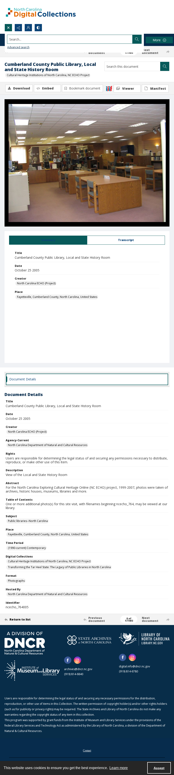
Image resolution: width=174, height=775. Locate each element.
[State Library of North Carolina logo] (144, 638)
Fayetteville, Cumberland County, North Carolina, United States (57, 297)
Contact (87, 750)
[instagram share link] (77, 660)
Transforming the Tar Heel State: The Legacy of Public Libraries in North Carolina (59, 567)
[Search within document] (164, 66)
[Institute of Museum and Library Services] (32, 670)
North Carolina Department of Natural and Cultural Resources (47, 445)
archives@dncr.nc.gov (78, 669)
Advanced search (18, 47)
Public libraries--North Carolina (28, 521)
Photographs (16, 581)
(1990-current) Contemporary (27, 548)
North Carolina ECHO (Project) (36, 283)
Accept (159, 768)
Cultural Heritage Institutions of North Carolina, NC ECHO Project (48, 75)
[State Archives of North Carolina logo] (89, 640)
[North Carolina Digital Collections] (41, 12)
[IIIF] (109, 88)
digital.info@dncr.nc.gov (134, 666)
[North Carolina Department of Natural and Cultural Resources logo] (25, 643)
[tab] (48, 240)
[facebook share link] (67, 660)
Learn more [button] (118, 768)
